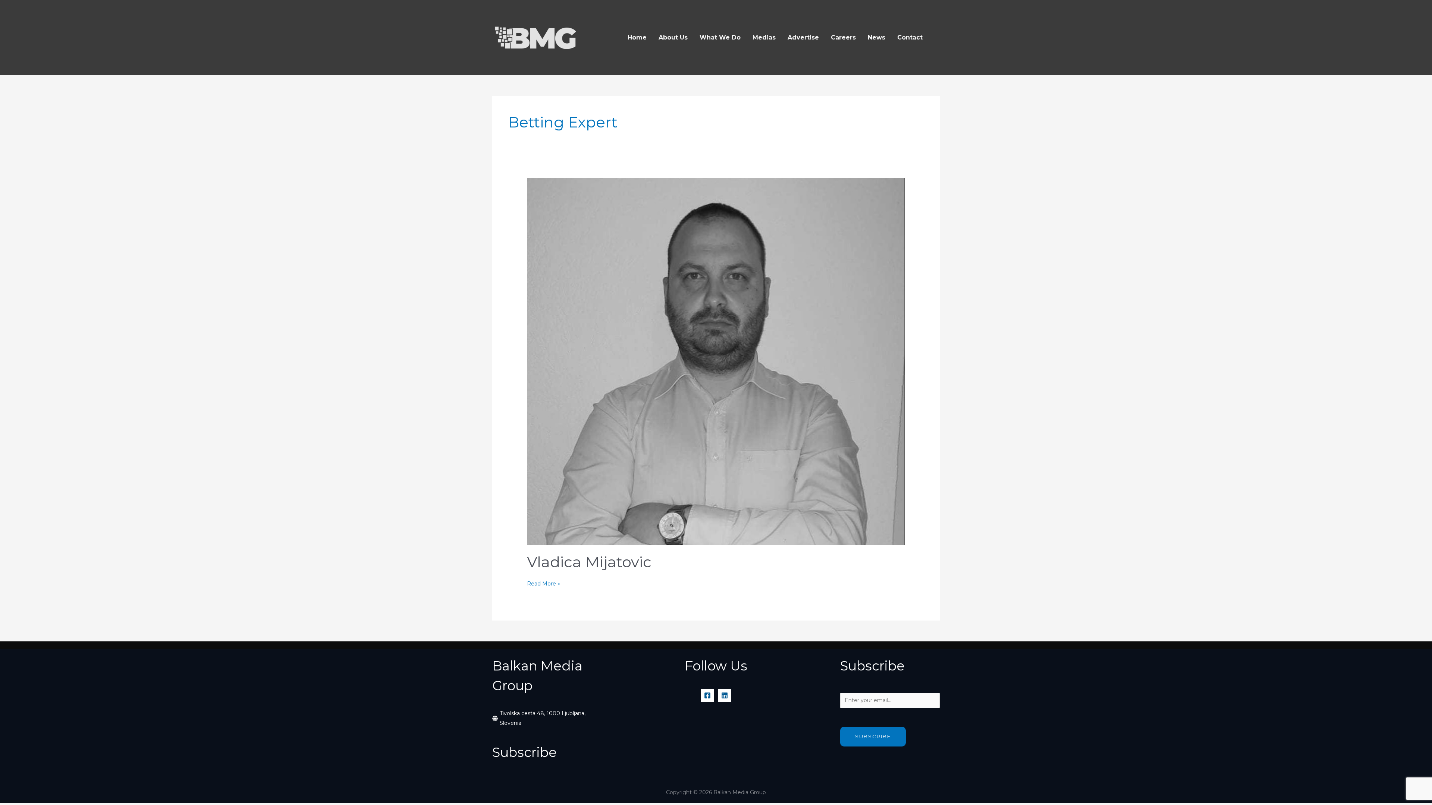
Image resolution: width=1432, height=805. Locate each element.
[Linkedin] (724, 695)
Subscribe (873, 736)
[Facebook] (707, 695)
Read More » (543, 584)
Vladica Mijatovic (589, 562)
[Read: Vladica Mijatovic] (716, 360)
